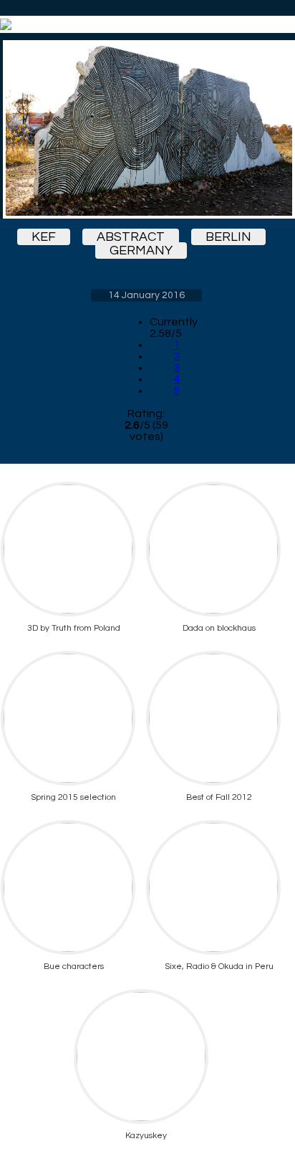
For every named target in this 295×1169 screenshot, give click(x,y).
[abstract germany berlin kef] (146, 129)
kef (44, 237)
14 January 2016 (146, 295)
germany (141, 250)
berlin (228, 237)
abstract (131, 237)
